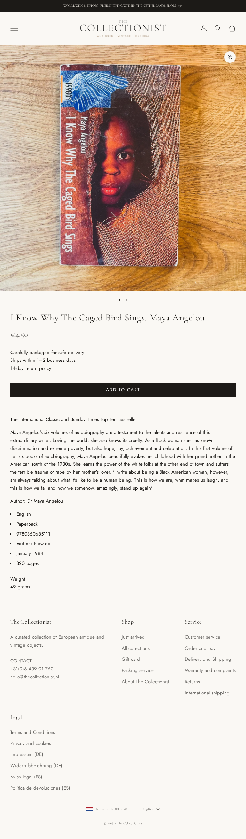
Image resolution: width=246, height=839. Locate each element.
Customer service (202, 637)
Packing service (138, 670)
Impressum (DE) (26, 754)
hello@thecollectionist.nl (34, 676)
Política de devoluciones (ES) (40, 788)
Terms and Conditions (32, 732)
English (147, 809)
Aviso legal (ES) (26, 776)
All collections (136, 648)
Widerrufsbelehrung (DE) (36, 765)
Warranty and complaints (210, 670)
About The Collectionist (145, 681)
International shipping (207, 692)
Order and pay (200, 648)
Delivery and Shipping (208, 659)
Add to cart (123, 389)
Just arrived (133, 637)
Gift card (131, 659)
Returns (192, 681)
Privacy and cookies (30, 743)
